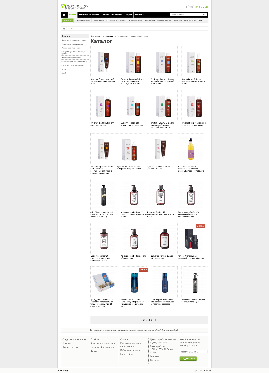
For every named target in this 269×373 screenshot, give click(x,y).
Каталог (72, 15)
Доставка (198, 370)
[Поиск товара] (204, 14)
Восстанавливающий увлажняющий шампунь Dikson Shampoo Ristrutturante (191, 169)
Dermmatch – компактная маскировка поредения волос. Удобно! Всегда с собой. (134, 330)
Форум (129, 15)
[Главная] (64, 15)
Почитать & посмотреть (112, 15)
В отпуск (64, 69)
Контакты (139, 15)
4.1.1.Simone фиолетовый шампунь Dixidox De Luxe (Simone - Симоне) (101, 214)
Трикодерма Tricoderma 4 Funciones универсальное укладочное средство (162, 302)
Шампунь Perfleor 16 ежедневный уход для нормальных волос (100, 258)
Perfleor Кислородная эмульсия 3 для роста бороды (191, 257)
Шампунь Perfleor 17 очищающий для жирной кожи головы (160, 214)
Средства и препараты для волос (74, 40)
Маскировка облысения (70, 48)
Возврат (207, 370)
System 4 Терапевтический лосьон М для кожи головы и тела (102, 81)
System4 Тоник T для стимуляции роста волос (132, 124)
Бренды (68, 20)
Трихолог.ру (63, 370)
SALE (63, 73)
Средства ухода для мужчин (72, 65)
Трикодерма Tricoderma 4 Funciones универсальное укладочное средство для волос (132, 303)
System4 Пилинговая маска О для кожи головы (160, 168)
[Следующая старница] (156, 320)
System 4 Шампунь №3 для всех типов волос (102, 124)
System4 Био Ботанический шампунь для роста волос (194, 124)
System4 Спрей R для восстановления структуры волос (193, 81)
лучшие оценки (136, 36)
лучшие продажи (121, 36)
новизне (109, 36)
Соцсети (154, 360)
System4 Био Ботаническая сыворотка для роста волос (129, 168)
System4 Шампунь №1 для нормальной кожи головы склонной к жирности (162, 125)
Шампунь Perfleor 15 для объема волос (162, 257)
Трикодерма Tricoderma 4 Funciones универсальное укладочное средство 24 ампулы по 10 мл (101, 303)
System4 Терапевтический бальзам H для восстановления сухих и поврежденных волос (101, 170)
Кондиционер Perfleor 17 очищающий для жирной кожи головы (134, 214)
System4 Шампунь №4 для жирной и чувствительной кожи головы (162, 81)
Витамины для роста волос (72, 44)
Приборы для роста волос (71, 57)
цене (146, 36)
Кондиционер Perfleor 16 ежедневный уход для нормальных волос (188, 214)
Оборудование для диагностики (74, 61)
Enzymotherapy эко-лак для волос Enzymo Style (193, 301)
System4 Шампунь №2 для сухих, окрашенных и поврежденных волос (132, 81)
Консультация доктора (89, 15)
